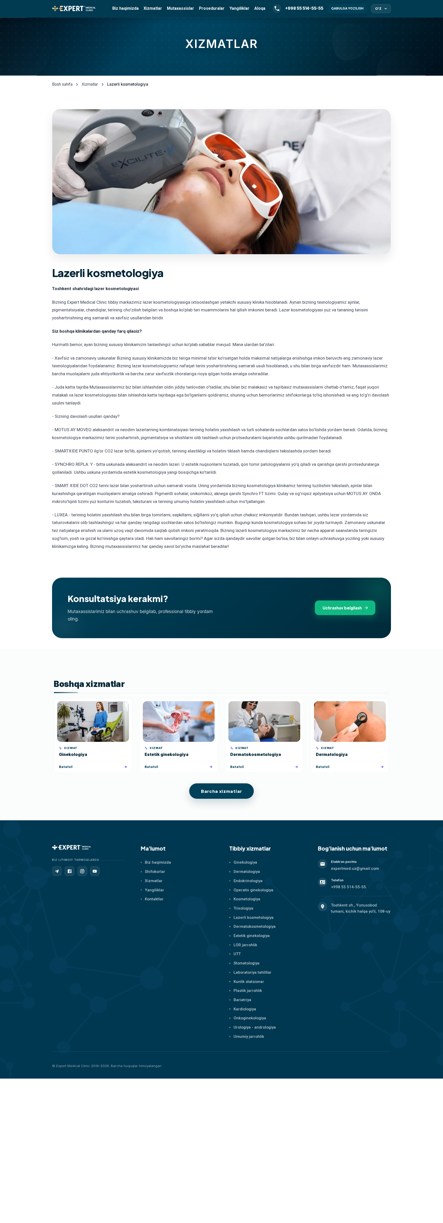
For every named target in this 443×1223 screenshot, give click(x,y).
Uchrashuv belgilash (342, 607)
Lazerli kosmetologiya (254, 917)
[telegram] (57, 871)
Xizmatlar (153, 8)
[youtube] (95, 871)
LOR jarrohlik (245, 945)
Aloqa (259, 8)
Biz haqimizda (125, 8)
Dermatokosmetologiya (255, 926)
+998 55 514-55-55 (348, 887)
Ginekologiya (245, 862)
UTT (237, 954)
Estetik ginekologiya (252, 935)
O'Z (378, 8)
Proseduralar (212, 8)
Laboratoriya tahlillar (252, 972)
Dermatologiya (247, 871)
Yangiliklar (239, 8)
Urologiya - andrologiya (255, 1027)
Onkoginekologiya (250, 1018)
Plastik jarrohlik (248, 990)
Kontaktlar (154, 899)
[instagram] (82, 871)
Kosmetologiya (247, 899)
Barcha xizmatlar (221, 791)
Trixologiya (243, 908)
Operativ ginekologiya (253, 890)
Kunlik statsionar (249, 981)
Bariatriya (242, 1000)
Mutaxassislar (180, 8)
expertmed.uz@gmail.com (355, 868)
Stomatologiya (246, 963)
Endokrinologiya (248, 881)
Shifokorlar (155, 871)
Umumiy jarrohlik (249, 1036)
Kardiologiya (245, 1009)
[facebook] (69, 871)
